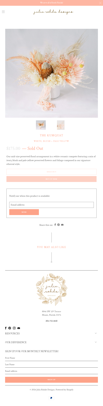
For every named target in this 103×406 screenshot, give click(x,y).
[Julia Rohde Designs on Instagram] (14, 328)
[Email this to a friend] (62, 224)
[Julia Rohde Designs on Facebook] (5, 328)
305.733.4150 (51, 320)
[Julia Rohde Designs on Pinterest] (9, 328)
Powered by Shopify (64, 389)
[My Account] (2, 11)
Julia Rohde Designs (46, 389)
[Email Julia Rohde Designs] (18, 328)
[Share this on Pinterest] (58, 224)
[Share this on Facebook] (55, 224)
